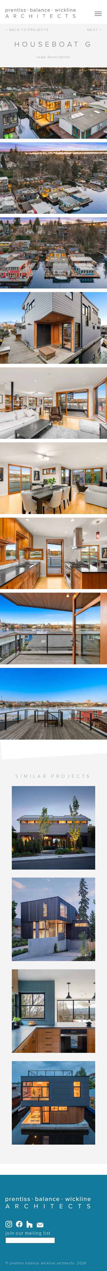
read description (53, 57)
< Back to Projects (27, 30)
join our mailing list (27, 1233)
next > (94, 30)
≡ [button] (98, 14)
